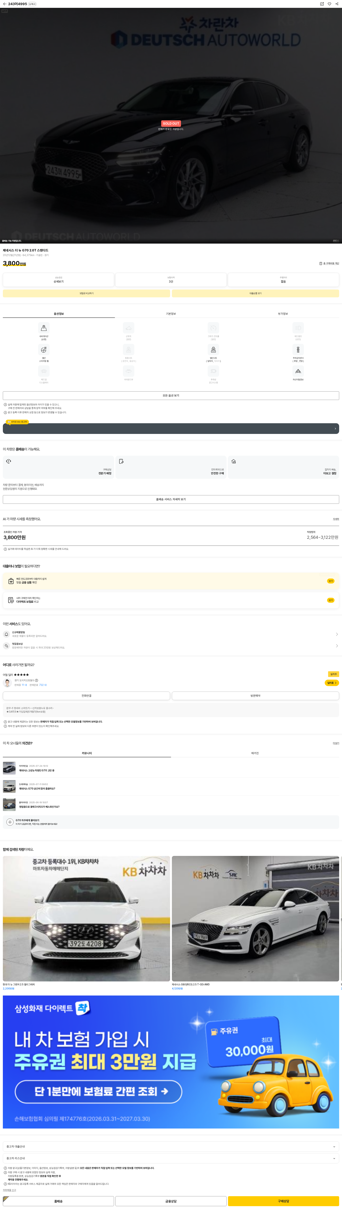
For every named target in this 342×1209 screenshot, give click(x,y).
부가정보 (283, 314)
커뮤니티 (87, 753)
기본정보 (171, 314)
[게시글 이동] (171, 768)
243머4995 (21, 4)
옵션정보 (59, 314)
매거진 (255, 753)
